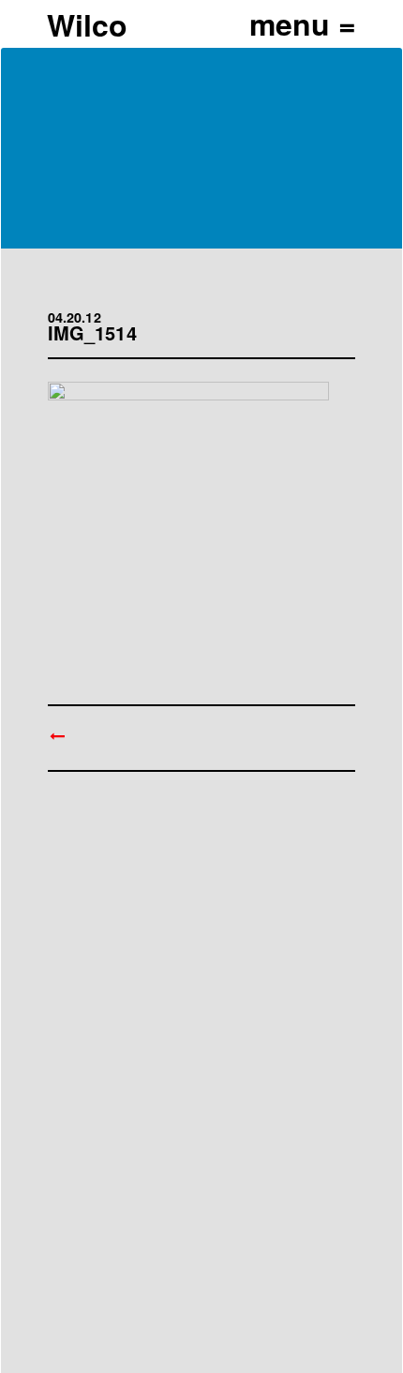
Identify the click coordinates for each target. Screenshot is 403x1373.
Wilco (87, 24)
